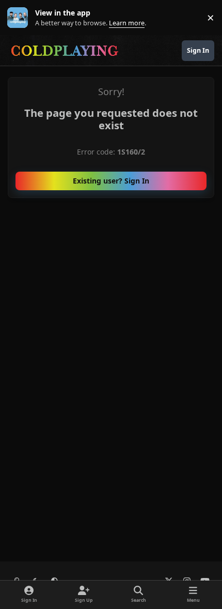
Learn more (20, 18)
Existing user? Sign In (111, 181)
